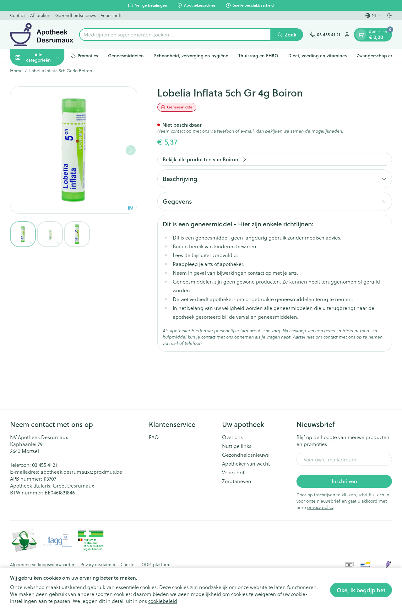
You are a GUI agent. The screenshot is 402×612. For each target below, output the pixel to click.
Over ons (232, 437)
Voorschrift (111, 15)
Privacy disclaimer (98, 564)
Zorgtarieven (236, 481)
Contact (17, 15)
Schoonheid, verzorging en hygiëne (191, 55)
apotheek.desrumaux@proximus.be (81, 471)
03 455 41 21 (44, 464)
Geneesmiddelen (126, 55)
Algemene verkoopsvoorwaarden (42, 564)
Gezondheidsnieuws (75, 15)
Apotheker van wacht (246, 463)
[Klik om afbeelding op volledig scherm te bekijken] (73, 150)
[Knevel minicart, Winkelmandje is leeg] (361, 34)
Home (16, 71)
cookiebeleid (162, 600)
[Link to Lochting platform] (388, 564)
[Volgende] (131, 150)
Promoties (88, 55)
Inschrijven (344, 481)
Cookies (128, 564)
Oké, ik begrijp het (361, 590)
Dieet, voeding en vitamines (317, 55)
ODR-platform (156, 564)
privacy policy (320, 507)
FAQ (154, 437)
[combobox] (175, 34)
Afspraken (40, 15)
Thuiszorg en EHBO (258, 55)
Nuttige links (236, 446)
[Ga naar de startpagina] (41, 34)
